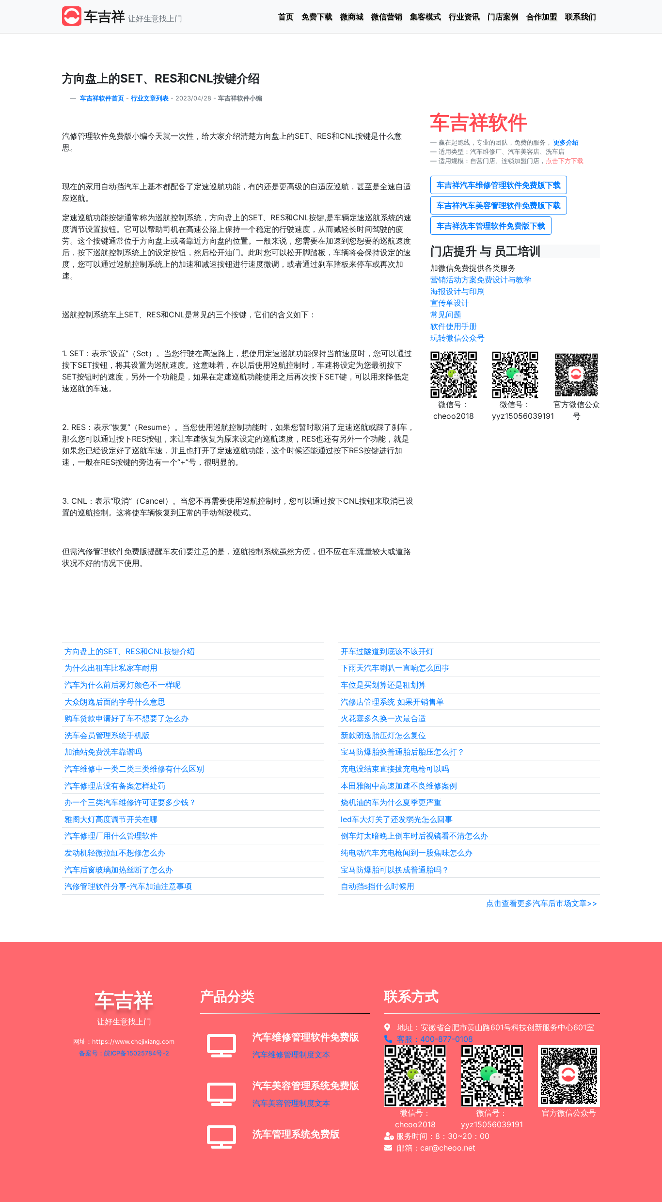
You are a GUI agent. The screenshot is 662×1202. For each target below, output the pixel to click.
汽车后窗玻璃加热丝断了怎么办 (118, 869)
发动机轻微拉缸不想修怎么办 (114, 852)
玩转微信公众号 (457, 338)
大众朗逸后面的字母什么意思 (114, 702)
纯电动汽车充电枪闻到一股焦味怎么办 (407, 852)
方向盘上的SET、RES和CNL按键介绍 (129, 651)
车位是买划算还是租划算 (383, 685)
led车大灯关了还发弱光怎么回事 (397, 819)
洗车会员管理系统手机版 (107, 735)
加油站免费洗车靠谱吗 (103, 752)
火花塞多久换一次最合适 (383, 718)
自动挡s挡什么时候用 (377, 886)
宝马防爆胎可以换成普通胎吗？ (395, 869)
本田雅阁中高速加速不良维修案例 (399, 785)
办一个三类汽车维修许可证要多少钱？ (130, 802)
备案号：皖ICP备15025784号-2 (124, 1053)
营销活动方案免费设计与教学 (480, 279)
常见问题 (445, 314)
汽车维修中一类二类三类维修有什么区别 (134, 769)
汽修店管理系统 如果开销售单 (392, 702)
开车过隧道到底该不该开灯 (387, 651)
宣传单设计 (449, 303)
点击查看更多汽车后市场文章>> (542, 903)
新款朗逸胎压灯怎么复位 (383, 735)
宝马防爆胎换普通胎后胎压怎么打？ (403, 752)
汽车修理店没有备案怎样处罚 (114, 785)
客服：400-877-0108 (432, 1039)
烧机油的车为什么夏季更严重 (391, 802)
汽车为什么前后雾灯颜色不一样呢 (122, 685)
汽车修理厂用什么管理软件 (111, 835)
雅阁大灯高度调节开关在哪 (111, 819)
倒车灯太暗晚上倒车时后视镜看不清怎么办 (414, 835)
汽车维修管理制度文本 (291, 1054)
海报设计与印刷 (457, 291)
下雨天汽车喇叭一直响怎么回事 (395, 668)
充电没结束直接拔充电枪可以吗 (395, 769)
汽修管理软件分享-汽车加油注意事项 (128, 886)
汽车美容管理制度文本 (291, 1103)
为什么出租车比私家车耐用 (111, 668)
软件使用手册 (453, 326)
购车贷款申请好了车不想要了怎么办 (126, 718)
